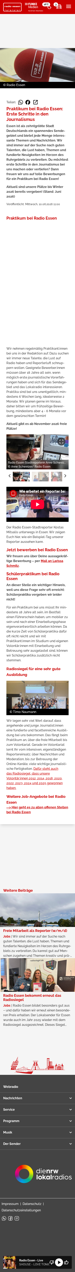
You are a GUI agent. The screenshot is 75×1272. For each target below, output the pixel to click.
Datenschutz (32, 1204)
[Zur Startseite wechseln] (12, 7)
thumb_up (66, 1262)
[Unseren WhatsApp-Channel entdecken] (4, 1218)
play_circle (59, 1262)
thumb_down (51, 1262)
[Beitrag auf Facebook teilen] (27, 102)
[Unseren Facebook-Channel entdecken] (10, 1218)
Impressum (10, 1204)
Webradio (10, 1087)
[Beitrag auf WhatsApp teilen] (20, 102)
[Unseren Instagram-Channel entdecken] (16, 1218)
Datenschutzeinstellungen (21, 1210)
